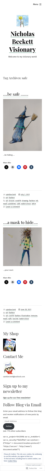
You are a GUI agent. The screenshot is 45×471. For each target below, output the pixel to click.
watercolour (26, 204)
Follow (9, 426)
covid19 (18, 201)
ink (37, 201)
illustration (25, 316)
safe (18, 204)
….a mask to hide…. (20, 222)
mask (5, 204)
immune (34, 316)
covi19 (11, 316)
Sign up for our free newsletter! (16, 398)
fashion (12, 198)
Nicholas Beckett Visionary (22, 41)
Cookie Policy (12, 461)
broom (11, 201)
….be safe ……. (15, 94)
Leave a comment (13, 207)
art (7, 198)
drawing (25, 201)
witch (34, 204)
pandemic (12, 204)
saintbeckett (11, 195)
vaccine (15, 319)
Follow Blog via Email (22, 404)
